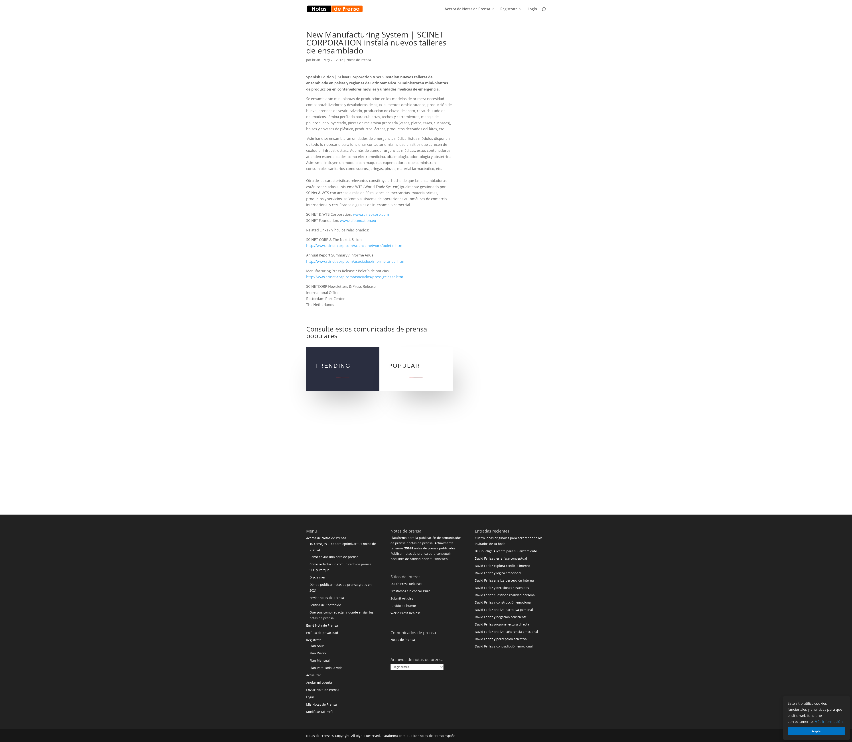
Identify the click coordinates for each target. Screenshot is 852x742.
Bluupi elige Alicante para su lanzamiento (506, 551)
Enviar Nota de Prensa (322, 690)
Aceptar (816, 731)
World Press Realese (405, 613)
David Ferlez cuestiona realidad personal (505, 595)
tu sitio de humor (403, 606)
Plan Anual (317, 646)
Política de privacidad (322, 633)
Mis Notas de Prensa (321, 704)
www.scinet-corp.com (371, 214)
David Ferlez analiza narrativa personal (504, 610)
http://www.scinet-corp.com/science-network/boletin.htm (354, 245)
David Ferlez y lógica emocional (498, 573)
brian (316, 60)
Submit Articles (401, 598)
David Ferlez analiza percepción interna (504, 580)
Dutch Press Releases (406, 584)
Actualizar (313, 675)
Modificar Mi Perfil (319, 712)
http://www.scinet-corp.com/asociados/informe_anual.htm (355, 261)
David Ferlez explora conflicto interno (502, 566)
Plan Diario (318, 653)
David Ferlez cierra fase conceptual (501, 558)
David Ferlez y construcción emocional (503, 602)
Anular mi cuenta (319, 682)
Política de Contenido (325, 605)
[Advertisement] (502, 97)
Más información (829, 721)
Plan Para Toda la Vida (326, 668)
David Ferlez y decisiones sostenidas (502, 588)
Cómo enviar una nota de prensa (334, 557)
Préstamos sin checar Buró (410, 591)
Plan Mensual (320, 660)
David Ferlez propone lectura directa (502, 624)
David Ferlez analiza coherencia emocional (506, 632)
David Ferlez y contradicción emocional (504, 646)
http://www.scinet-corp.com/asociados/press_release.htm (354, 276)
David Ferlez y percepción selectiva (501, 639)
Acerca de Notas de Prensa (467, 9)
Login (532, 9)
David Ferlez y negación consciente (501, 617)
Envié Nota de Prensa (322, 625)
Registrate (508, 9)
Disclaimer (317, 577)
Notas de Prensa (359, 60)
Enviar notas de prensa (327, 598)
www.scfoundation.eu (358, 220)
